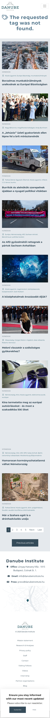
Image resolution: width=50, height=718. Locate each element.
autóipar (5, 397)
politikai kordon (18, 237)
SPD (25, 453)
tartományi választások (11, 455)
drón (29, 508)
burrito (13, 182)
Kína (17, 395)
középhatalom (7, 292)
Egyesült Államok (22, 180)
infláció (44, 180)
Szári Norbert (19, 292)
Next (32, 530)
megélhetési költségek (26, 128)
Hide (34, 710)
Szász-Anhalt (32, 453)
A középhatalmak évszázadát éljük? (24, 296)
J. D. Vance (6, 182)
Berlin (40, 453)
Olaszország (9, 340)
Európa (8, 234)
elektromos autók (38, 395)
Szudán (5, 510)
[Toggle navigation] (44, 6)
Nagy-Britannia (11, 128)
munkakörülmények (39, 76)
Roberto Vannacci (8, 343)
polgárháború (37, 508)
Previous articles (25, 543)
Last (40, 530)
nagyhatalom (22, 289)
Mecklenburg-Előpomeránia (31, 455)
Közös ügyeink (10, 76)
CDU (17, 453)
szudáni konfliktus (16, 510)
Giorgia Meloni (20, 340)
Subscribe (17, 710)
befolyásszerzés (33, 289)
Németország (16, 234)
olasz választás (39, 340)
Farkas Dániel (10, 180)
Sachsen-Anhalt (32, 234)
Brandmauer (7, 237)
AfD (23, 234)
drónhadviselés (29, 510)
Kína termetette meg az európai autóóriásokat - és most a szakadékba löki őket (22, 406)
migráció (29, 340)
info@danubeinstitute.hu (31, 576)
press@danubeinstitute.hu (31, 581)
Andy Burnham (41, 128)
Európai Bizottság (23, 76)
